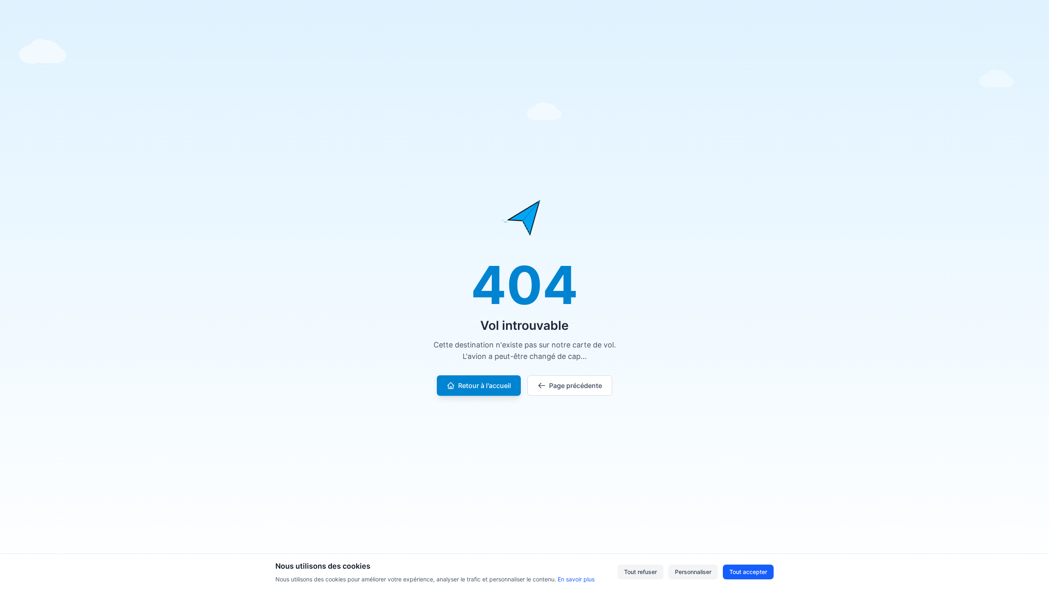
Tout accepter (748, 571)
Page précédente (575, 385)
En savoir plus (576, 579)
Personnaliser (693, 571)
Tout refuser (640, 571)
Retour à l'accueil (484, 385)
